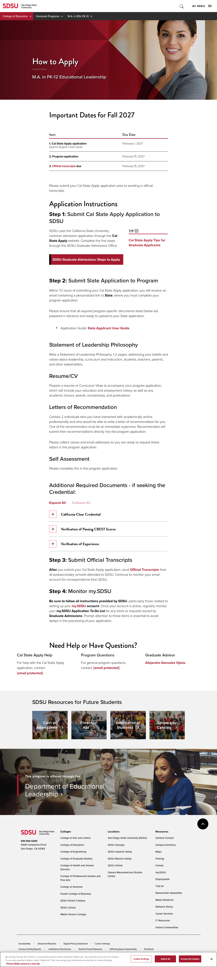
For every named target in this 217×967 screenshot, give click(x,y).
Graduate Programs (47, 16)
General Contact (164, 838)
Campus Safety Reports (29, 949)
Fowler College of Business (75, 894)
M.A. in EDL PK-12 (78, 16)
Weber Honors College (73, 914)
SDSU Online (115, 865)
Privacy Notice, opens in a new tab (23, 963)
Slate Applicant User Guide (108, 328)
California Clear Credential (81, 514)
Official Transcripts (144, 569)
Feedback (149, 949)
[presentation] (65, 831)
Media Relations (164, 900)
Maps (158, 851)
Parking (159, 858)
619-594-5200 (29, 841)
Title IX (159, 886)
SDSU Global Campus (72, 900)
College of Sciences (71, 887)
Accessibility (24, 943)
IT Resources (162, 920)
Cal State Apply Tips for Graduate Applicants (147, 242)
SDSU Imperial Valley (120, 851)
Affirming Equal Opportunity (123, 949)
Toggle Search (182, 6)
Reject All (165, 958)
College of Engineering (73, 851)
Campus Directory (165, 845)
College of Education (15, 16)
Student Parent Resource (90, 949)
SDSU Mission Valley (119, 858)
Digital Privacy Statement (76, 943)
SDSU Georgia (116, 845)
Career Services (164, 913)
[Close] (211, 959)
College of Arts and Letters (75, 838)
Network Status (164, 906)
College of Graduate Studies (76, 858)
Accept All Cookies (190, 958)
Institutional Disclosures (60, 949)
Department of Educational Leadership (64, 790)
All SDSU (198, 6)
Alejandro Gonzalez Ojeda (165, 662)
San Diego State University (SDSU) (127, 838)
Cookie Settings (102, 943)
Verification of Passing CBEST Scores (88, 529)
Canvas (159, 865)
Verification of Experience (80, 544)
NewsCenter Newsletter (168, 893)
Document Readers (47, 943)
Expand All (57, 503)
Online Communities (166, 927)
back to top (202, 823)
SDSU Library (68, 907)
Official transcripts (64, 166)
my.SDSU (79, 605)
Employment (162, 879)
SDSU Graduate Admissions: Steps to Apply (86, 259)
